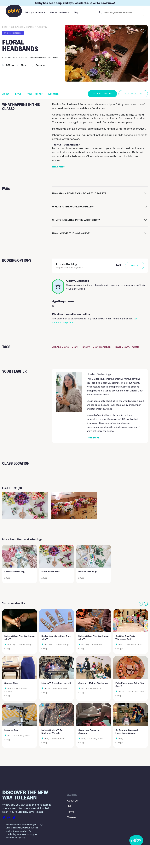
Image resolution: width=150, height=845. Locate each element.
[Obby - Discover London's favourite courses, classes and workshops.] (14, 12)
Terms (71, 811)
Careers (72, 817)
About (5, 93)
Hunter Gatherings (99, 374)
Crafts (135, 346)
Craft (74, 346)
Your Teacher (34, 93)
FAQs (18, 93)
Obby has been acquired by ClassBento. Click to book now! (75, 3)
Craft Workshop (102, 346)
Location (53, 93)
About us (72, 800)
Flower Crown (121, 346)
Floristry (85, 346)
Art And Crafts (60, 346)
